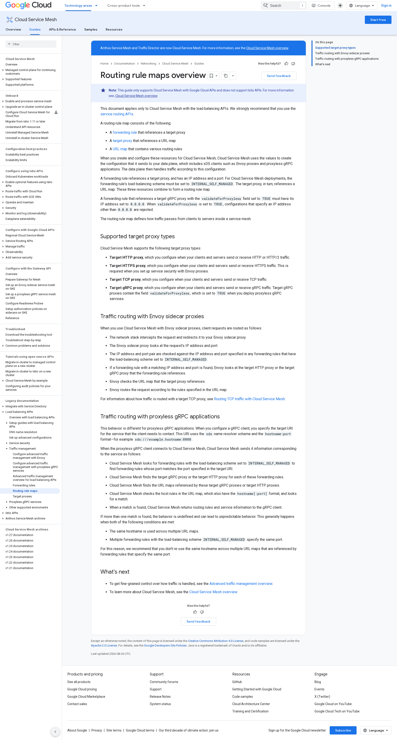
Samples (90, 29)
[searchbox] (31, 44)
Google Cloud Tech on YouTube (337, 711)
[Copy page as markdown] (226, 76)
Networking (148, 63)
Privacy (96, 730)
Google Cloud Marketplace (86, 696)
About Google (77, 730)
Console (324, 5)
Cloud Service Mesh (36, 20)
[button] (30, 72)
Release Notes (160, 696)
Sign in (386, 5)
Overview (13, 29)
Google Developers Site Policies (165, 645)
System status (160, 704)
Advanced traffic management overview (241, 583)
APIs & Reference (62, 29)
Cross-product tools (123, 5)
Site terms (114, 730)
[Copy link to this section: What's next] (134, 572)
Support (156, 689)
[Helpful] (286, 63)
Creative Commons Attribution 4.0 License (215, 641)
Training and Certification (250, 711)
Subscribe (343, 730)
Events (319, 689)
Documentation (124, 63)
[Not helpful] (293, 63)
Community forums (164, 682)
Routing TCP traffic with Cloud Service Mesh (249, 399)
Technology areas (78, 5)
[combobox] (284, 5)
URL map (120, 149)
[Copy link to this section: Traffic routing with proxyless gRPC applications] (224, 417)
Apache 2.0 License (104, 645)
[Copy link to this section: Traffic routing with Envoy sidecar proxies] (208, 317)
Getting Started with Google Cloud (256, 689)
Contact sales (77, 704)
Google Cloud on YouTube (333, 704)
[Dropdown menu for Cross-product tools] (145, 5)
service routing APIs (116, 114)
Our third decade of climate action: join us (188, 730)
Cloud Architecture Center (251, 704)
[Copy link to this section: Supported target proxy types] (179, 237)
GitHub (237, 682)
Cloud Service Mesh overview (267, 48)
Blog (318, 682)
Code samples (242, 696)
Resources (114, 29)
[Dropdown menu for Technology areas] (97, 5)
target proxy (122, 141)
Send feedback (279, 76)
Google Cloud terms (140, 730)
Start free (378, 20)
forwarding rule (125, 132)
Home (104, 63)
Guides (35, 29)
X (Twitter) (322, 696)
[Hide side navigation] (55, 731)
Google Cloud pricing (82, 689)
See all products (79, 682)
